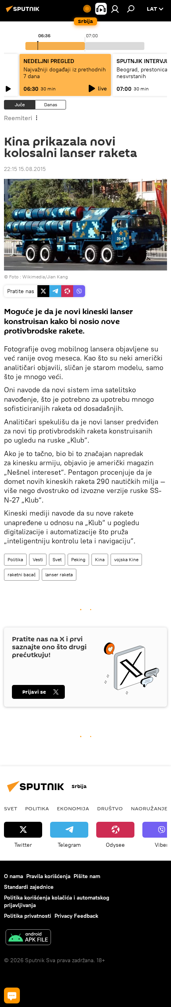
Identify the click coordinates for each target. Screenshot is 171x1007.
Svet (57, 559)
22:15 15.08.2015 (25, 169)
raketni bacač (22, 574)
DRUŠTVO (110, 808)
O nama (13, 876)
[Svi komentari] (12, 995)
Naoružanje (149, 808)
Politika (15, 559)
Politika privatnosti (27, 915)
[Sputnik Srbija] (24, 11)
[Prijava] (115, 9)
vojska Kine (126, 559)
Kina (100, 559)
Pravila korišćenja (48, 876)
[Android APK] (28, 938)
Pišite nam (87, 876)
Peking (78, 559)
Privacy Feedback (76, 915)
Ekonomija (73, 808)
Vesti (38, 559)
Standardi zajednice (29, 886)
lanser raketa (59, 574)
